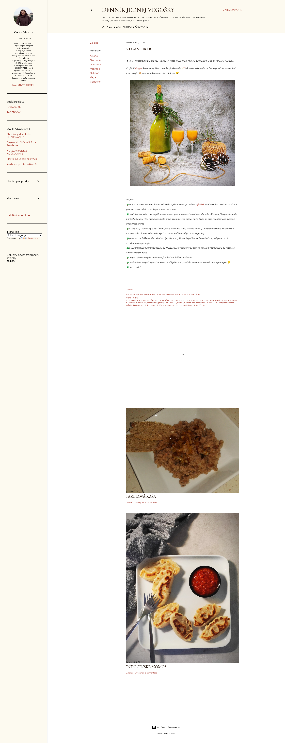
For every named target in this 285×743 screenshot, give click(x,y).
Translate (33, 238)
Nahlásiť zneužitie (18, 215)
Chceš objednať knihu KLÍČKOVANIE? (19, 136)
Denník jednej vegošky (138, 10)
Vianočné (95, 81)
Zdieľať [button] (94, 42)
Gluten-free (96, 60)
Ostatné (94, 73)
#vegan (138, 68)
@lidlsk (200, 205)
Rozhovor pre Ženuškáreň (21, 164)
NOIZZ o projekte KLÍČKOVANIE (17, 152)
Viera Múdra (23, 32)
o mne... (107, 26)
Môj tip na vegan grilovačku (22, 158)
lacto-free (95, 64)
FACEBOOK (13, 112)
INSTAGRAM (14, 107)
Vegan (93, 77)
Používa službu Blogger (168, 727)
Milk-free (95, 68)
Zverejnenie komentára (146, 502)
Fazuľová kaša (141, 496)
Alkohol (94, 55)
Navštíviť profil (23, 85)
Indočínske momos (146, 666)
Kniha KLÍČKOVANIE (135, 26)
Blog (117, 26)
